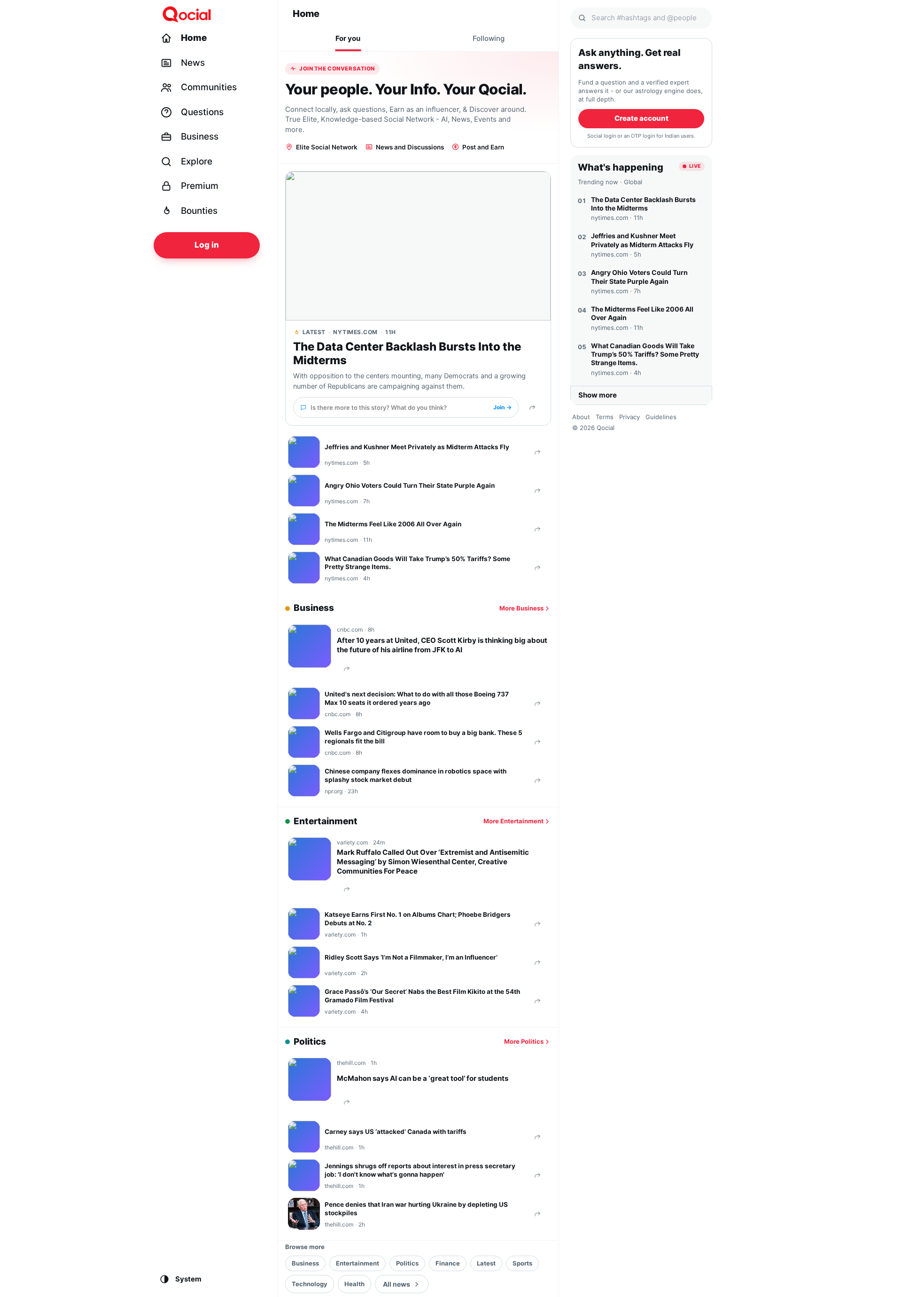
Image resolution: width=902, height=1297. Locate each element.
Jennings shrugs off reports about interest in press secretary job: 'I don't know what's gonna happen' (420, 1170)
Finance (447, 1263)
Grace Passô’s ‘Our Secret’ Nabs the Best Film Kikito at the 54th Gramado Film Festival (422, 996)
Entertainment (357, 1263)
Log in (206, 245)
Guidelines (660, 417)
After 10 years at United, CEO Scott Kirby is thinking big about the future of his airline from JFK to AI (442, 645)
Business (305, 1263)
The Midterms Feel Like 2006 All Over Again (393, 524)
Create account (641, 118)
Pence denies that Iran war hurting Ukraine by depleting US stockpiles (416, 1209)
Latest (486, 1263)
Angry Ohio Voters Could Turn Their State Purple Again (410, 485)
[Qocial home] (213, 14)
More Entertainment (513, 821)
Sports (522, 1263)
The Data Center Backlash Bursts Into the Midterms (407, 353)
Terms (605, 417)
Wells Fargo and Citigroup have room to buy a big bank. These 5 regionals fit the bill (423, 737)
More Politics (524, 1041)
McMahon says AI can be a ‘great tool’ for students (422, 1078)
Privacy (629, 417)
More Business (521, 608)
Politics (407, 1263)
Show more (597, 395)
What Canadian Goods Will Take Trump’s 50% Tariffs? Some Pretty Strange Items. (417, 563)
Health (354, 1284)
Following (489, 38)
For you (347, 38)
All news (396, 1284)
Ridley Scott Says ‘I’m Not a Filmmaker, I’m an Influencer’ (411, 957)
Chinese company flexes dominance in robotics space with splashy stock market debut (415, 775)
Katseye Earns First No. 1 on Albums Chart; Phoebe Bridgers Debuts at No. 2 (418, 919)
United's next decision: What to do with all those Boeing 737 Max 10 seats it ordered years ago (417, 698)
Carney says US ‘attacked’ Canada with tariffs (396, 1131)
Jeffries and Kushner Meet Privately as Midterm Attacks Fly (417, 447)
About (581, 417)
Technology (309, 1284)
